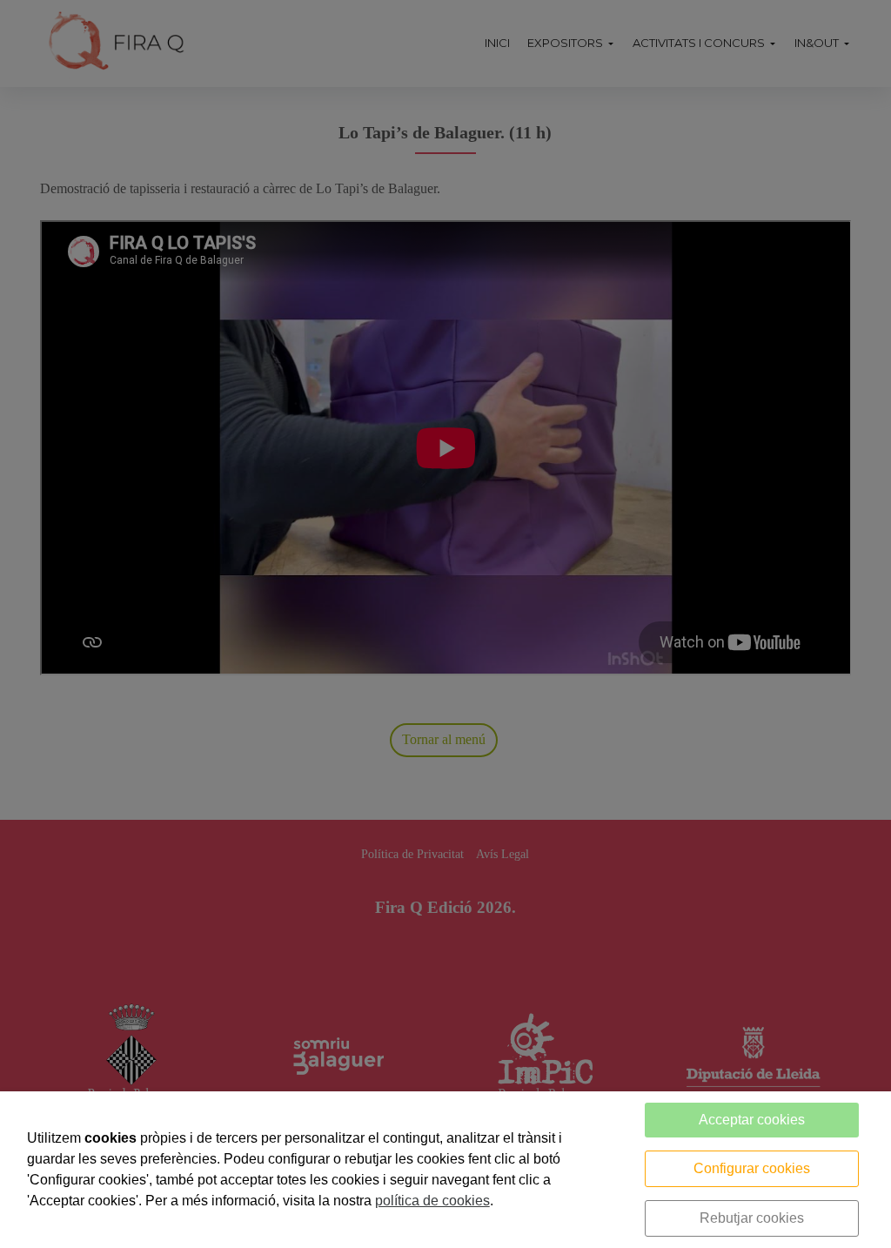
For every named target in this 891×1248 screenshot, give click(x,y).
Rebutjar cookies (752, 1218)
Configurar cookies (751, 1168)
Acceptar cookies (752, 1119)
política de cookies (432, 1200)
